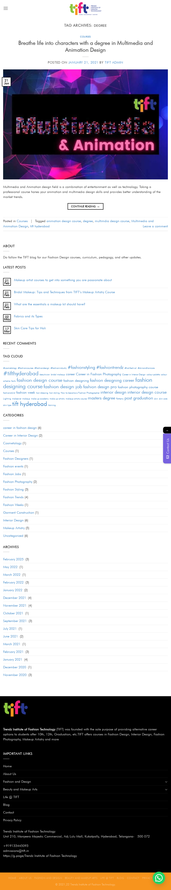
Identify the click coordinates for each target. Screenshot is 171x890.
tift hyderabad (40, 226)
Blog (6, 805)
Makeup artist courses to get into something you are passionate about (63, 280)
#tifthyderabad (21, 373)
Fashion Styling (13, 489)
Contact (8, 812)
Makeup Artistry (14, 528)
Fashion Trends (13, 497)
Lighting (7, 398)
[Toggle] (166, 781)
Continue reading (85, 206)
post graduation (138, 398)
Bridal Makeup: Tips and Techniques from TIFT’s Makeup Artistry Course (64, 292)
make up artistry (57, 398)
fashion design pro (100, 386)
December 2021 (14, 598)
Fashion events (13, 466)
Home (7, 766)
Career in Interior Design (134, 374)
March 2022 (11, 575)
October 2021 (13, 613)
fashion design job (63, 386)
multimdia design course (112, 221)
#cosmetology (10, 368)
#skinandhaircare (146, 368)
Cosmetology (12, 443)
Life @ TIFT (11, 797)
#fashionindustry (58, 368)
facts (13, 381)
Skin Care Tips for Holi (30, 328)
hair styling (54, 393)
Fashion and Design (17, 782)
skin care (163, 398)
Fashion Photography (17, 482)
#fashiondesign (41, 368)
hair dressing (42, 393)
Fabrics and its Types (28, 316)
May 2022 (10, 567)
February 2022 (13, 582)
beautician (45, 374)
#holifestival (130, 368)
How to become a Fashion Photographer (80, 393)
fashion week (25, 392)
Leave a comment (155, 226)
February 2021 (13, 652)
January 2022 (12, 590)
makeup (26, 398)
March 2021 (11, 644)
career (70, 374)
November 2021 (14, 605)
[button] (159, 878)
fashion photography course (138, 387)
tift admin (114, 62)
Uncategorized (13, 536)
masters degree (101, 398)
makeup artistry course (76, 398)
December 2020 (14, 667)
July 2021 (10, 629)
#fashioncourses (25, 368)
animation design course (64, 221)
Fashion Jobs (12, 474)
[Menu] (5, 8)
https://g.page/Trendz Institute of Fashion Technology (40, 856)
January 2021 (12, 659)
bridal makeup (58, 374)
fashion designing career (112, 380)
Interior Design (13, 520)
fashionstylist (9, 393)
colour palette (153, 374)
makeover (16, 398)
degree (88, 221)
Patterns (119, 398)
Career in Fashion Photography (98, 374)
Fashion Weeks (13, 505)
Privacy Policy (12, 820)
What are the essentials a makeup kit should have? (49, 304)
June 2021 (10, 636)
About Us (9, 774)
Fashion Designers (15, 459)
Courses (85, 36)
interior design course (147, 392)
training (52, 405)
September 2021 (15, 621)
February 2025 (13, 559)
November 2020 (14, 675)
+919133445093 (15, 846)
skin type (7, 405)
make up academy (40, 398)
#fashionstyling (81, 367)
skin (156, 398)
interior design (113, 392)
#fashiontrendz (109, 367)
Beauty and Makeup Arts (20, 789)
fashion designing (76, 380)
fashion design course (39, 380)
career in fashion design (20, 428)
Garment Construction (18, 512)
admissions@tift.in (16, 851)
